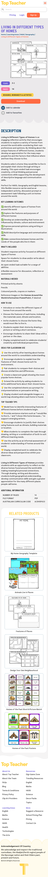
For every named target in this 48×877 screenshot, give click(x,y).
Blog (4, 786)
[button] (10, 108)
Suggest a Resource (34, 811)
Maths (28, 786)
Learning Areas (13, 34)
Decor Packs (31, 798)
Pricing (12, 15)
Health (5, 827)
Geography (30, 34)
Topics (29, 802)
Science (29, 794)
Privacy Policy (8, 794)
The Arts (6, 835)
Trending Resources (34, 778)
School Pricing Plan (34, 815)
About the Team (9, 778)
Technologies (8, 831)
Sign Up (33, 15)
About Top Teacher (10, 774)
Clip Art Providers (9, 798)
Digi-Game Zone (33, 774)
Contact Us (31, 823)
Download (21, 101)
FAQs (4, 782)
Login (22, 15)
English (29, 782)
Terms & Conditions (10, 790)
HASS (22, 34)
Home (3, 34)
